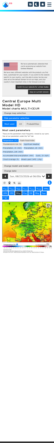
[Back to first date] (4, 183)
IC (5, 188)
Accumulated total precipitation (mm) (18, 155)
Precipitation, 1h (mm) (12, 148)
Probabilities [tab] (33, 124)
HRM (12, 193)
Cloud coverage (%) (11, 159)
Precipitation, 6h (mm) (33, 148)
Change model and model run (18, 166)
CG (10, 3)
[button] (48, 205)
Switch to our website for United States (33, 87)
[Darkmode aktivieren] (36, 4)
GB (37, 193)
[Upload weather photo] (30, 4)
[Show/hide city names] (19, 183)
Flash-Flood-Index (27, 140)
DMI (30, 193)
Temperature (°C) (10, 140)
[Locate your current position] (9, 183)
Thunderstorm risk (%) (12, 144)
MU (18, 193)
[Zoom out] (14, 183)
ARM (46, 188)
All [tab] (20, 124)
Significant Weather (31, 144)
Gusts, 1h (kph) (42, 155)
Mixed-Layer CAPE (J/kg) (31, 159)
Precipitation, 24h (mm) (13, 152)
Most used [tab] (9, 124)
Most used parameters (16, 130)
